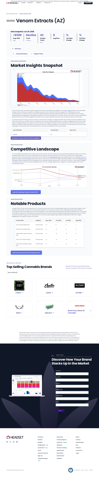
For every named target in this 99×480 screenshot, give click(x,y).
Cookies (91, 470)
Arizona (70, 110)
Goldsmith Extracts (55, 157)
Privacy (86, 470)
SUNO (15, 160)
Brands (23, 2)
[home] (12, 3)
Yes (85, 1)
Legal (82, 470)
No (87, 1)
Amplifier (59, 458)
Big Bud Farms (83, 158)
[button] (30, 2)
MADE (29, 158)
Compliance (77, 470)
